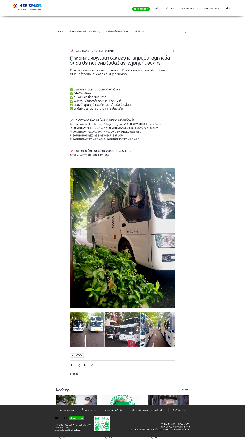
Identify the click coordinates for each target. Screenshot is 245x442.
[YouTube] (56, 418)
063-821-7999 (35, 10)
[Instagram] (65, 418)
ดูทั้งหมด (185, 390)
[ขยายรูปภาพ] (87, 329)
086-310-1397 (85, 425)
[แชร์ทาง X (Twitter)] (78, 365)
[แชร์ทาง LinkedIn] (85, 365)
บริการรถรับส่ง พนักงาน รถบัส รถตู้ (84, 32)
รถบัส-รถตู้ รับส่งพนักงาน (117, 32)
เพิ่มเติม (138, 32)
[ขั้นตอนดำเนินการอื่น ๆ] (173, 51)
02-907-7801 (22, 10)
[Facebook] (61, 418)
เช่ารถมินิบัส (77, 356)
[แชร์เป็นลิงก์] (92, 365)
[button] (185, 32)
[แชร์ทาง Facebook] (71, 365)
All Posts (59, 32)
